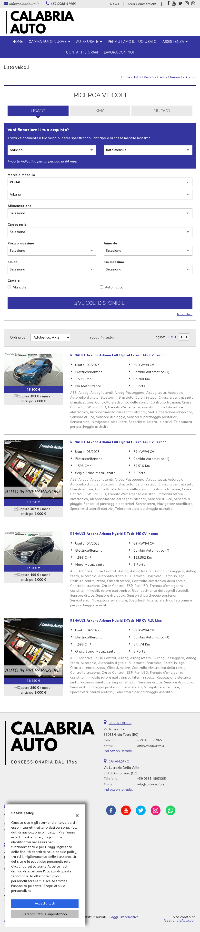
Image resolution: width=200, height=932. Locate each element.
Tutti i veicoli (143, 77)
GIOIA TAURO (120, 723)
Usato (38, 110)
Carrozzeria (17, 224)
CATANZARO (119, 761)
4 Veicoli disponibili (100, 303)
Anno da (110, 243)
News (114, 4)
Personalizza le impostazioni (45, 914)
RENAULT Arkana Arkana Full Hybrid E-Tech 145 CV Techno (118, 355)
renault (176, 77)
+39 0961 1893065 (151, 778)
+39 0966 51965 (63, 4)
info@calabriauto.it (24, 4)
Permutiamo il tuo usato (132, 42)
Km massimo (114, 262)
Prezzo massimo (21, 243)
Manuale (19, 287)
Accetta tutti (45, 903)
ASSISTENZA (173, 42)
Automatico (114, 287)
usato (162, 77)
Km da (13, 262)
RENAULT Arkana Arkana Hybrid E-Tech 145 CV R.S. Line (116, 620)
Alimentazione (19, 206)
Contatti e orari (82, 52)
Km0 (100, 110)
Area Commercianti (142, 4)
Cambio (14, 281)
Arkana (190, 77)
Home (17, 42)
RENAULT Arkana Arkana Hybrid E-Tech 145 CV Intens (114, 534)
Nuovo (162, 110)
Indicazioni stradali (118, 751)
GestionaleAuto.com (180, 920)
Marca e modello (21, 175)
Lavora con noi (119, 52)
